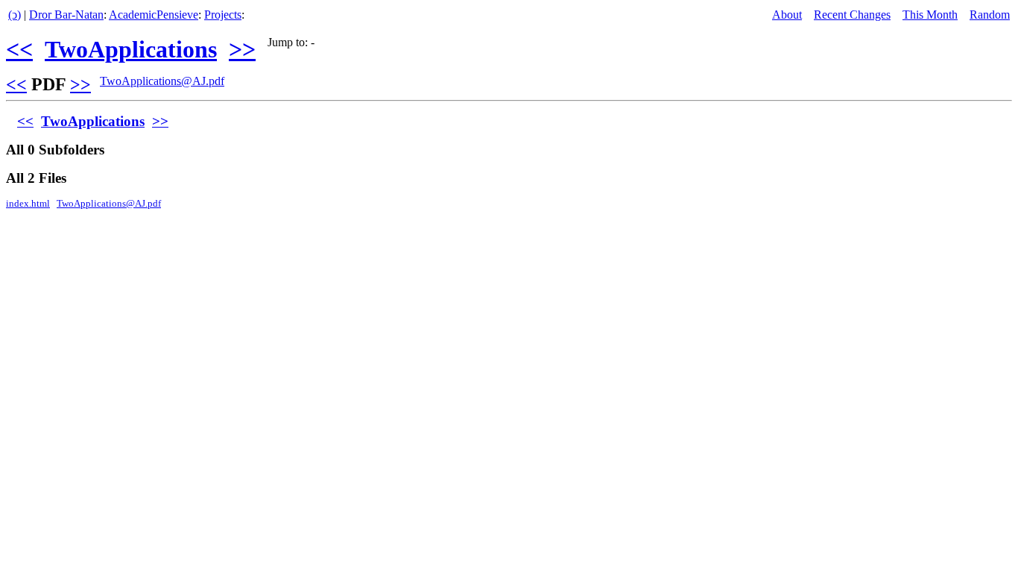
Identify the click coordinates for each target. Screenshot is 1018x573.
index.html (28, 203)
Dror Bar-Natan (66, 14)
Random (990, 14)
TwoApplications (131, 49)
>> (242, 49)
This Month (930, 14)
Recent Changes (852, 14)
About (787, 14)
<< (19, 49)
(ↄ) (14, 14)
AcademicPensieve (153, 14)
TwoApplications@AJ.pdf (162, 81)
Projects (222, 14)
